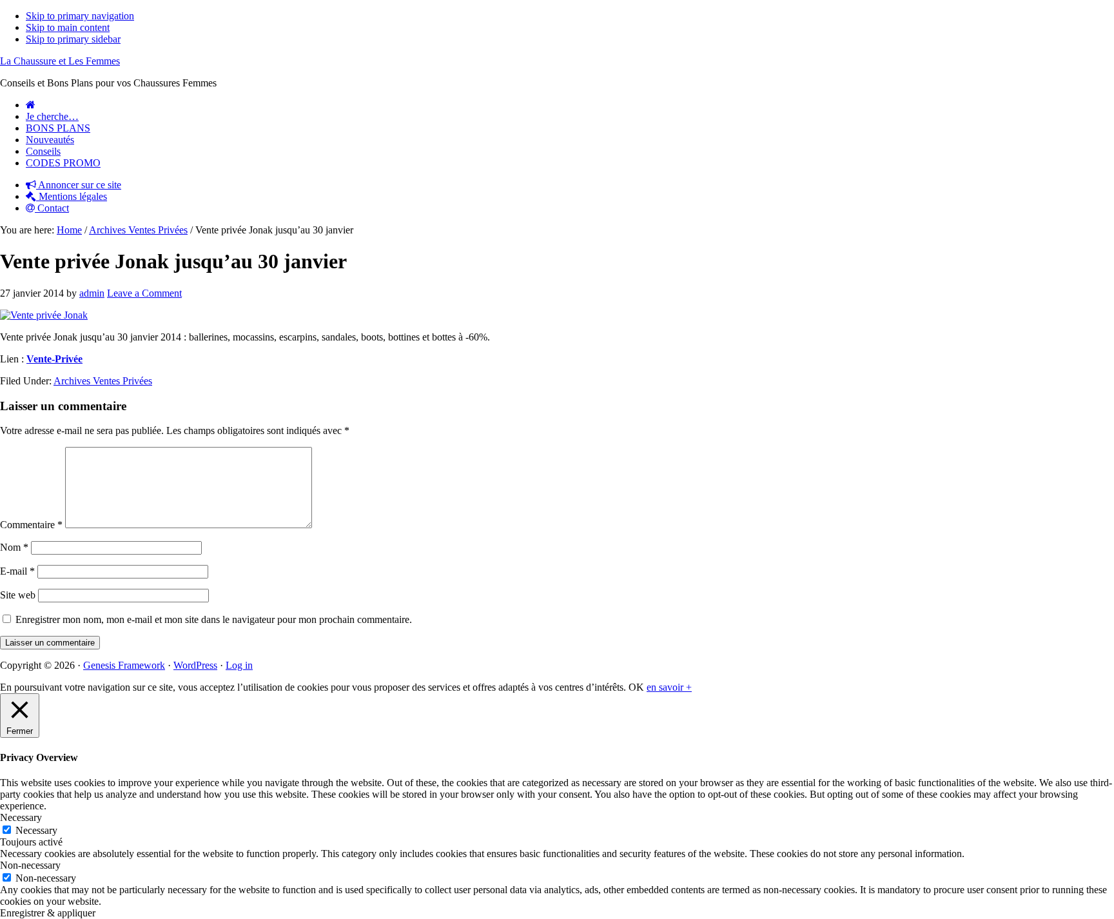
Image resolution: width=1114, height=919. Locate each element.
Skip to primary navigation (80, 15)
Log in (239, 665)
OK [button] (636, 687)
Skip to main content (68, 27)
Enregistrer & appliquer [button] (47, 912)
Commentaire (31, 524)
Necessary (36, 830)
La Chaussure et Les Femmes (60, 60)
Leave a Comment (144, 293)
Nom (14, 547)
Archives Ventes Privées (103, 380)
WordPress (195, 665)
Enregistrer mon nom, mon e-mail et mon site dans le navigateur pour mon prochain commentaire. (213, 619)
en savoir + (669, 687)
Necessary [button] (21, 817)
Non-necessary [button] (30, 865)
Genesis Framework (124, 665)
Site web (17, 594)
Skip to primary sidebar (73, 39)
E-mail (17, 571)
